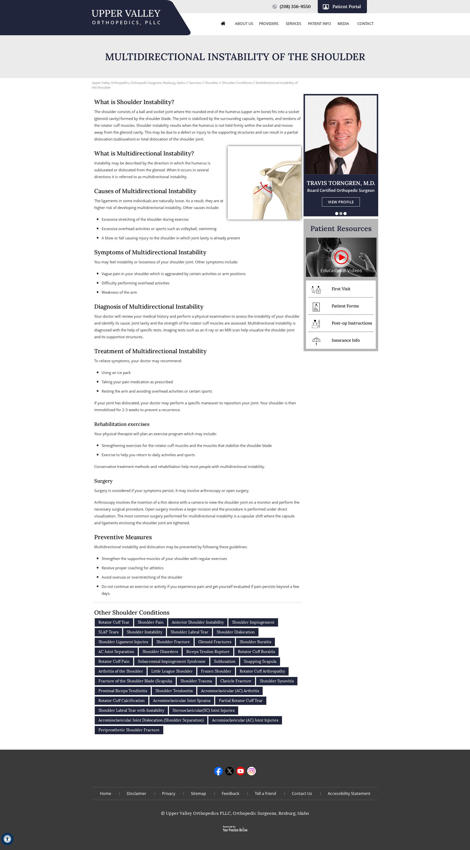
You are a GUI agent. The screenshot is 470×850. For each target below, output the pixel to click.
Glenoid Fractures (214, 642)
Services (293, 23)
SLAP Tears (108, 632)
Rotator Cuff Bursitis (256, 651)
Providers (268, 23)
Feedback (230, 793)
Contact (365, 23)
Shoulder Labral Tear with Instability (131, 710)
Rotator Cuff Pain (113, 661)
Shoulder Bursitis (255, 642)
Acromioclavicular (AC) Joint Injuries (245, 720)
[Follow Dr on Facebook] (218, 771)
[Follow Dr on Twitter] (229, 771)
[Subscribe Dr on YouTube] (240, 771)
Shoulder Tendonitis (174, 690)
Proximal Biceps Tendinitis (122, 690)
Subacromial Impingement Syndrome (172, 661)
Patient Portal (346, 6)
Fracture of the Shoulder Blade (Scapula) (135, 681)
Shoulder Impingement (253, 622)
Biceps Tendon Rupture (208, 651)
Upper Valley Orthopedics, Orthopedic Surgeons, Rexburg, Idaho (138, 83)
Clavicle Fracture (235, 681)
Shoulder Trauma (196, 681)
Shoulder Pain (151, 622)
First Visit (341, 288)
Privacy (168, 793)
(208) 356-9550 (295, 6)
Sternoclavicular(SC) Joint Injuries (204, 710)
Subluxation (224, 661)
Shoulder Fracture (173, 642)
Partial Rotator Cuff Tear (241, 700)
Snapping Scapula (260, 661)
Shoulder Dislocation (236, 632)
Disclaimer (136, 793)
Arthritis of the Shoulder (120, 671)
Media (343, 23)
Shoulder (212, 83)
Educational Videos (341, 270)
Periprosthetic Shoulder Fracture (129, 730)
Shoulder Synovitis (277, 681)
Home (223, 23)
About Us (244, 23)
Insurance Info (346, 340)
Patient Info (319, 23)
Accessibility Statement (349, 793)
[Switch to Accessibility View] (7, 839)
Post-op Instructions (352, 323)
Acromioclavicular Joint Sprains (182, 700)
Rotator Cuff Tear (113, 622)
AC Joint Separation (116, 651)
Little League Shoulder (172, 671)
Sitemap (198, 793)
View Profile (341, 201)
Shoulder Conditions (237, 83)
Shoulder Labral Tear (189, 632)
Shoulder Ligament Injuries (123, 642)
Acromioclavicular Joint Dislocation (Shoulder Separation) (151, 720)
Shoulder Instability (144, 632)
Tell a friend (265, 793)
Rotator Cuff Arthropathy (262, 671)
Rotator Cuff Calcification (121, 700)
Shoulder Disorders (160, 651)
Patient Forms (345, 306)
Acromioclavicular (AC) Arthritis (230, 690)
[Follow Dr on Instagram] (251, 771)
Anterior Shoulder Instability (198, 622)
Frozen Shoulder (216, 671)
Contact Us (302, 793)
